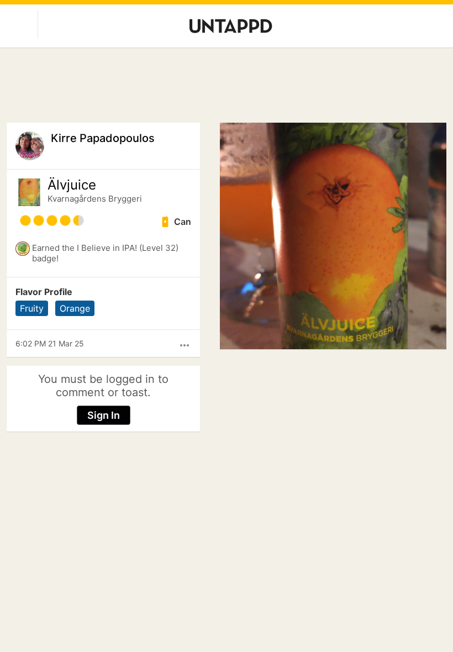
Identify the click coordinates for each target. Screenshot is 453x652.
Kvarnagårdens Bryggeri (95, 198)
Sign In (103, 415)
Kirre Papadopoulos (103, 138)
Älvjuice (72, 185)
